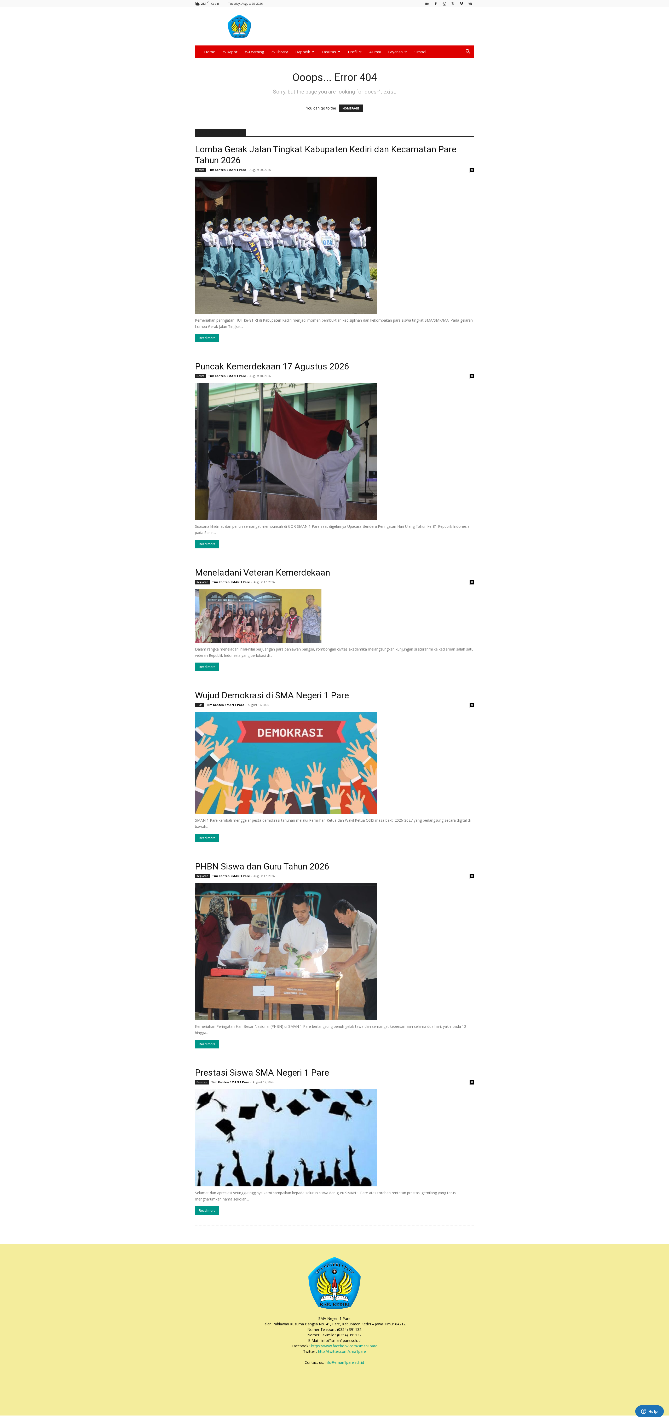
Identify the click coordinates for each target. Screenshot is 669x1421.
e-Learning (254, 51)
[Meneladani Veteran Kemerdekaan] (334, 616)
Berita (200, 170)
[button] (468, 52)
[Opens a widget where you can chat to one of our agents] (649, 1411)
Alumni (375, 51)
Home (209, 51)
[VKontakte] (470, 3)
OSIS (200, 705)
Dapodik (302, 51)
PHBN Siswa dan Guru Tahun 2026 (262, 866)
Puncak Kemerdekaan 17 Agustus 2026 (272, 366)
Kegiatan (202, 582)
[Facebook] (436, 3)
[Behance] (427, 3)
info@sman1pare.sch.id (344, 1362)
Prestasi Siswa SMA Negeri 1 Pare (262, 1072)
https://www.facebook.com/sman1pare (344, 1345)
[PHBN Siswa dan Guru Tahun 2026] (334, 951)
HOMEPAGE (351, 108)
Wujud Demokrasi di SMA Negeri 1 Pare (272, 695)
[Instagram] (444, 3)
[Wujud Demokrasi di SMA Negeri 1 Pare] (334, 763)
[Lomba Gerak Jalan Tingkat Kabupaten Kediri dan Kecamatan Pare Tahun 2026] (334, 245)
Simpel (420, 51)
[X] (453, 3)
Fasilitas (329, 51)
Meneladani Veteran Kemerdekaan (262, 572)
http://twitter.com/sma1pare (342, 1351)
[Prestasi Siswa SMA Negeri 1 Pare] (334, 1137)
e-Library (280, 51)
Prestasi (202, 1082)
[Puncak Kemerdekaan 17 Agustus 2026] (334, 451)
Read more (207, 338)
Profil (352, 51)
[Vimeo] (461, 3)
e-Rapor (230, 51)
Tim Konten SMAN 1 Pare (227, 170)
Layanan (395, 51)
